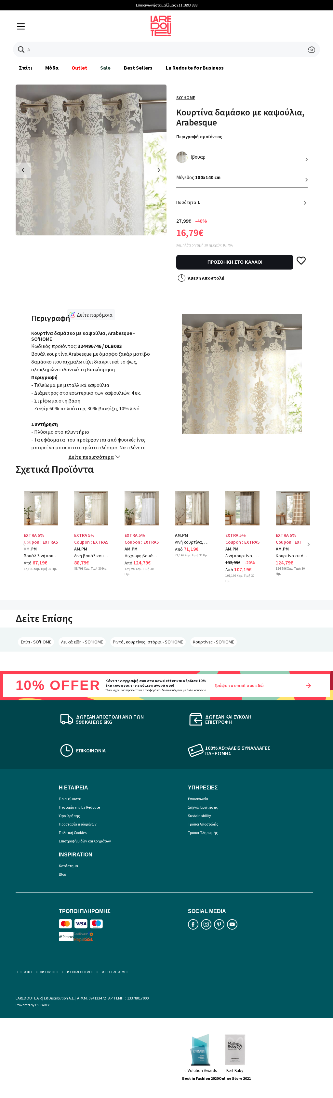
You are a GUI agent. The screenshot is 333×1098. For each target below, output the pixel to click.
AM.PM (80, 549)
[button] (21, 49)
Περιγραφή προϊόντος (199, 136)
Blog (62, 874)
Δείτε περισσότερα (91, 457)
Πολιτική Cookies (73, 832)
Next (311, 549)
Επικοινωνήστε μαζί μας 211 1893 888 (166, 5)
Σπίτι (25, 67)
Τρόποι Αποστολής (203, 824)
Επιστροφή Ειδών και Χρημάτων (85, 841)
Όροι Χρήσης (69, 815)
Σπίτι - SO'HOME (35, 642)
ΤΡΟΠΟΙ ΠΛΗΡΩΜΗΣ (114, 972)
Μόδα (51, 67)
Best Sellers (138, 67)
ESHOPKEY (42, 1005)
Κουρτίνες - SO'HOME (213, 642)
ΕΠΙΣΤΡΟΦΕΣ (24, 972)
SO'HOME (185, 97)
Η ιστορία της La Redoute (79, 807)
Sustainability (199, 815)
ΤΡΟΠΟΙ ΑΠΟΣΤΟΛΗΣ (79, 972)
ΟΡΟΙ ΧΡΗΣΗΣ (49, 972)
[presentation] (23, 170)
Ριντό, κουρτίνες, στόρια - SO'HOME (148, 642)
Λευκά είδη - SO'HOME (82, 642)
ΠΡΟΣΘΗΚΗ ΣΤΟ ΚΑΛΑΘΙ (234, 262)
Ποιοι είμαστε (70, 798)
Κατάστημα (68, 865)
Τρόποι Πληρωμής (203, 832)
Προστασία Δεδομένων (78, 824)
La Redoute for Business (195, 67)
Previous (28, 549)
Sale (105, 67)
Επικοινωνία (198, 798)
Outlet (79, 67)
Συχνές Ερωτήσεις (203, 807)
